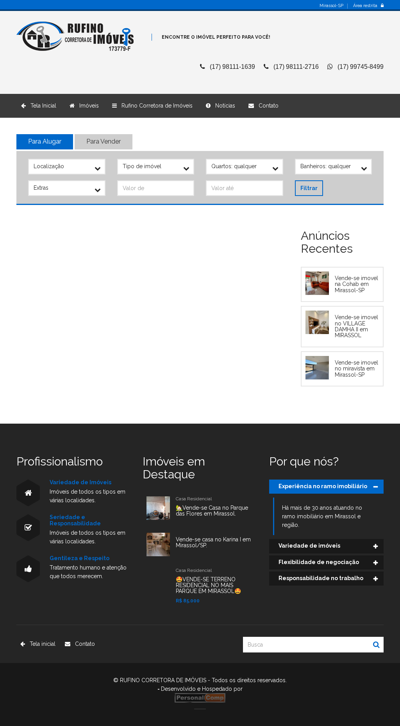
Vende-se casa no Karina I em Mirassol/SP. (213, 542)
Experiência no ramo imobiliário (323, 486)
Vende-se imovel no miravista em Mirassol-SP (356, 368)
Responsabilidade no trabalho (321, 578)
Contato (266, 105)
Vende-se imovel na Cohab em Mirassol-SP (356, 284)
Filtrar (309, 188)
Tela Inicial (41, 105)
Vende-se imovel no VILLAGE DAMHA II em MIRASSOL (356, 326)
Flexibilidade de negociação (319, 562)
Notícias (223, 105)
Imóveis (87, 105)
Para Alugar (44, 141)
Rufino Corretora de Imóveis (155, 105)
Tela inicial (40, 644)
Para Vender (103, 141)
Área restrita (367, 6)
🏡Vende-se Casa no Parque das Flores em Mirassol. (212, 511)
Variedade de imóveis (309, 546)
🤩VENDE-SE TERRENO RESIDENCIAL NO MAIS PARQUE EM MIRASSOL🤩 (208, 585)
